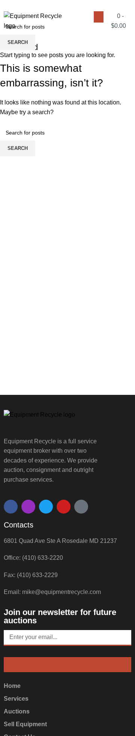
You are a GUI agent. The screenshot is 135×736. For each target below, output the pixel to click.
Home (12, 686)
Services (16, 698)
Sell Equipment (25, 724)
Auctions (17, 711)
